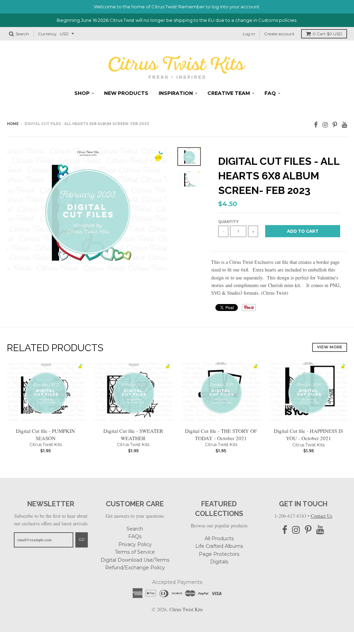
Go (81, 539)
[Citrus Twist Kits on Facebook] (316, 124)
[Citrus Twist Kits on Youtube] (344, 124)
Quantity (228, 222)
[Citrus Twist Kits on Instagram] (325, 124)
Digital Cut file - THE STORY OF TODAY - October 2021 (221, 434)
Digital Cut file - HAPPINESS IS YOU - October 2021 (308, 434)
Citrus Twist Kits (45, 444)
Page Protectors (219, 554)
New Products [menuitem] (126, 93)
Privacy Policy (135, 544)
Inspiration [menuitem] (176, 93)
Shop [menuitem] (82, 93)
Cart (327, 33)
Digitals (219, 562)
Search (135, 529)
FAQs (134, 536)
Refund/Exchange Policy (135, 567)
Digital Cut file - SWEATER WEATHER (133, 434)
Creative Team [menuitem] (228, 93)
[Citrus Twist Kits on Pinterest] (335, 124)
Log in (249, 33)
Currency (47, 33)
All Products (219, 538)
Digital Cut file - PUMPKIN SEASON (45, 434)
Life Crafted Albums (219, 546)
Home (13, 124)
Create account (279, 33)
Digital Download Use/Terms (135, 560)
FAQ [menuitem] (270, 93)
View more (329, 347)
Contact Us (321, 516)
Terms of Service (135, 552)
